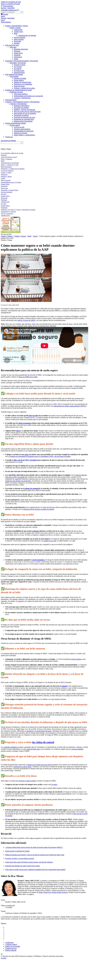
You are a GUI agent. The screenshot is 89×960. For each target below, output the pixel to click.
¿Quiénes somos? (11, 944)
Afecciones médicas (21, 94)
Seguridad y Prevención (18, 63)
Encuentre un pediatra (21, 108)
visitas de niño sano (33, 749)
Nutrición (17, 55)
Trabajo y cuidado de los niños (24, 88)
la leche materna (75, 659)
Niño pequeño (19, 39)
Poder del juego (19, 86)
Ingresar (3, 8)
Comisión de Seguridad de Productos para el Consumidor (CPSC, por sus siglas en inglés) (40, 456)
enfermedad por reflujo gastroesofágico (66, 406)
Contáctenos (9, 942)
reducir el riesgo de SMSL (26, 320)
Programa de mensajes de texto (24, 117)
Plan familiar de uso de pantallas (25, 113)
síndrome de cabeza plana (22, 767)
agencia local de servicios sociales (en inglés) (38, 509)
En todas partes (19, 70)
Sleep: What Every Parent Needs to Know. (53, 892)
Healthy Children (7, 236)
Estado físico (18, 53)
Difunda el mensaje (20, 133)
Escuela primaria (19, 37)
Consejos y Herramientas (18, 104)
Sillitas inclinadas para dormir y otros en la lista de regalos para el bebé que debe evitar (34, 855)
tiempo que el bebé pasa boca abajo (39, 765)
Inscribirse (11, 8)
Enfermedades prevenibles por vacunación (28, 96)
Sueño (16, 59)
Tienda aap (9, 137)
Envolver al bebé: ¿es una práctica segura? (19, 858)
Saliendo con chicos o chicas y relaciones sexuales (18, 210)
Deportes (17, 51)
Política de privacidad (12, 946)
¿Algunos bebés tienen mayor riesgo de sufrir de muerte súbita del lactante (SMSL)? (34, 847)
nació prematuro (38, 560)
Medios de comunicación (22, 82)
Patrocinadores (8, 6)
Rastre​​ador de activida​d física (24, 119)
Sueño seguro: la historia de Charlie (17, 851)
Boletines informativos (21, 106)
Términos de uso (11, 948)
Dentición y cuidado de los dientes (12, 169)
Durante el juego (19, 65)
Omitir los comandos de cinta (11, 2)
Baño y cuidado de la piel (9, 165)
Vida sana (13, 47)
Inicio (3, 20)
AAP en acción (19, 127)
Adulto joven (18, 31)
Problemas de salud (16, 92)
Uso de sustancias (7, 214)
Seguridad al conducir (8, 212)
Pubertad (4, 200)
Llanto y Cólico (6, 173)
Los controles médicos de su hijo (12, 153)
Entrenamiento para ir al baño (11, 182)
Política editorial (10, 950)
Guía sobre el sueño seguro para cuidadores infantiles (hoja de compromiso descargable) (35, 869)
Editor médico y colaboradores (24, 135)
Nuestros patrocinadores (22, 129)
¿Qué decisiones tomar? (9, 157)
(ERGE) (83, 406)
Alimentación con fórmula (27, 35)
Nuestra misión (15, 125)
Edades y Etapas (15, 28)
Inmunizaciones (19, 72)
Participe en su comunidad (23, 84)
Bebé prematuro (6, 167)
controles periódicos (11, 747)
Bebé (15, 33)
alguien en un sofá (50, 541)
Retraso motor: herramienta (23, 121)
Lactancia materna (7, 171)
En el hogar (18, 67)
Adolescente (18, 30)
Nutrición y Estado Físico (9, 190)
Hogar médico (19, 80)
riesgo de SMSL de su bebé (28, 377)
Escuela (3, 194)
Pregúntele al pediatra (21, 115)
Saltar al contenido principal (10, 4)
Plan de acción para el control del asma (27, 111)
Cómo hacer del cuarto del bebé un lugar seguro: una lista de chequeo (29, 862)
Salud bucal (18, 57)
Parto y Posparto (6, 159)
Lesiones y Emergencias (22, 98)
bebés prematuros (25, 423)
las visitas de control (43, 742)
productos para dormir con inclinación (18, 481)
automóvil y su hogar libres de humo (38, 731)
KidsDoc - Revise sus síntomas (24, 109)
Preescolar (17, 41)
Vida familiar (14, 76)
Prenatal (16, 43)
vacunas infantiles (77, 749)
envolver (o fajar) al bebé (27, 781)
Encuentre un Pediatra (8, 140)
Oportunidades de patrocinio (23, 131)
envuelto (54, 784)
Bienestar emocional (21, 49)
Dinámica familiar (20, 78)
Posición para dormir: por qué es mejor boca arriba (22, 866)
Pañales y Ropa (6, 177)
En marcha (17, 69)
